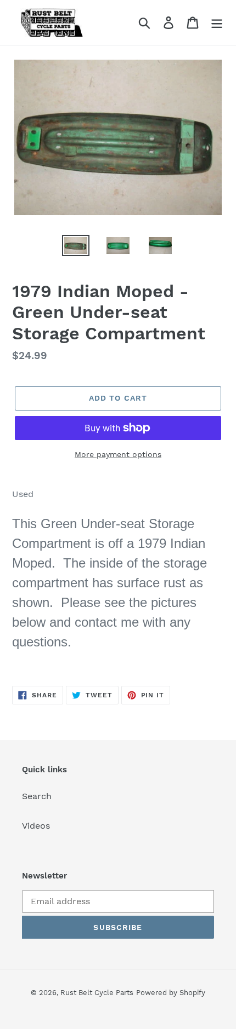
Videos (36, 825)
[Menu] (217, 22)
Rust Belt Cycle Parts (96, 992)
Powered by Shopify (170, 992)
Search (37, 796)
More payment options (118, 454)
